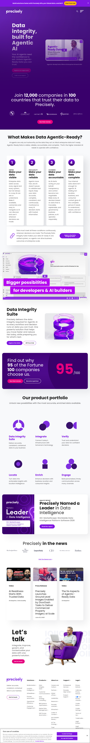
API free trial (30, 343)
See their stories (45, 122)
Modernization (31, 685)
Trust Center (53, 728)
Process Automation (30, 697)
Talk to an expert (20, 75)
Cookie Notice (77, 704)
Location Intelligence (30, 689)
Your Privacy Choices (78, 698)
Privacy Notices (77, 686)
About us (54, 680)
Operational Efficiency (30, 702)
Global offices (53, 694)
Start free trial (70, 3)
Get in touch (18, 661)
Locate (13, 475)
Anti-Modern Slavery (55, 718)
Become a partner (32, 381)
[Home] (14, 11)
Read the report (47, 526)
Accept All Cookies (67, 738)
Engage (66, 475)
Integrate (41, 436)
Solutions (30, 680)
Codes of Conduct (54, 713)
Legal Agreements (79, 727)
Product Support (65, 696)
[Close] (87, 735)
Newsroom (54, 701)
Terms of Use (78, 714)
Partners (53, 690)
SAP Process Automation (42, 714)
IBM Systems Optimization (43, 704)
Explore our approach (21, 70)
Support (66, 680)
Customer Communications (44, 693)
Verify (65, 436)
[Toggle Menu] (81, 11)
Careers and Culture (55, 686)
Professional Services (67, 686)
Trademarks (79, 718)
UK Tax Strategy (54, 723)
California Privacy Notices (78, 692)
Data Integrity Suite (17, 438)
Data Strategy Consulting (42, 698)
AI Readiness (30, 693)
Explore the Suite (14, 343)
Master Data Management (43, 709)
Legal (77, 680)
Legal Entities (77, 722)
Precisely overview (54, 705)
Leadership (54, 698)
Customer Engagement (31, 707)
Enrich (39, 475)
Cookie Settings (78, 709)
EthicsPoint (54, 709)
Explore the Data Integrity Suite (70, 235)
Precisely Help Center (67, 691)
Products (42, 680)
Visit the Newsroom (45, 559)
